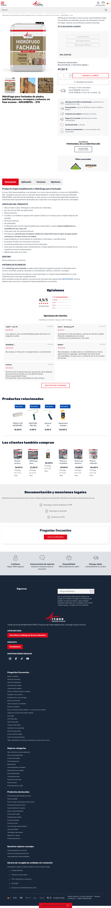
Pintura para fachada (13, 773)
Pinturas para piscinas (13, 838)
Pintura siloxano (12, 782)
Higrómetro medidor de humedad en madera (63, 424)
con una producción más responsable (82, 131)
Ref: (61, 55)
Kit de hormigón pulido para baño (17, 826)
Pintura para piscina (13, 761)
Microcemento (11, 764)
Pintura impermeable (13, 758)
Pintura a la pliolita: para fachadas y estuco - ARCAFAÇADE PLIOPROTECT (64, 462)
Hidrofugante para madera (15, 832)
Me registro (91, 591)
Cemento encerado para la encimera (18, 853)
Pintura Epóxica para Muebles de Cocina (19, 796)
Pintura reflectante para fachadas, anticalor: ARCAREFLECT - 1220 (94, 462)
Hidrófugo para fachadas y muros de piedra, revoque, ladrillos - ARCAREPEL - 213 (33, 462)
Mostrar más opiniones (55, 385)
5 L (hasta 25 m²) (83, 37)
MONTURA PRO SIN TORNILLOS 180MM (33, 424)
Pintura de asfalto (12, 799)
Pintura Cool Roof (12, 823)
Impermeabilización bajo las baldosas (18, 856)
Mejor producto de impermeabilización (18, 752)
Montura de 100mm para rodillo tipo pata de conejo (48, 424)
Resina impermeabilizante (15, 755)
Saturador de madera (13, 835)
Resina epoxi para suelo (14, 779)
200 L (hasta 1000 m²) (83, 45)
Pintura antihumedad (13, 814)
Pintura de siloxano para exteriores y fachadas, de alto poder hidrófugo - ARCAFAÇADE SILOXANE (79, 462)
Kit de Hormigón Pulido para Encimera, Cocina (20, 802)
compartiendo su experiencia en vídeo (84, 103)
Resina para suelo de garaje (15, 770)
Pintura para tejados (13, 820)
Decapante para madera (14, 817)
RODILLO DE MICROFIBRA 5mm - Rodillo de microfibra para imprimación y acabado (18, 424)
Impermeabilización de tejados (16, 767)
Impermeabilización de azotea (16, 808)
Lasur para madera (12, 829)
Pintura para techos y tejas (15, 785)
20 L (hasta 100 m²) (83, 41)
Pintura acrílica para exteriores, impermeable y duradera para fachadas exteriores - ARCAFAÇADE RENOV (18, 462)
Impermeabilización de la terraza (16, 850)
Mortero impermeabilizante (15, 811)
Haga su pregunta (55, 537)
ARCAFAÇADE (67, 279)
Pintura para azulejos (13, 776)
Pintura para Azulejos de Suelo (16, 805)
